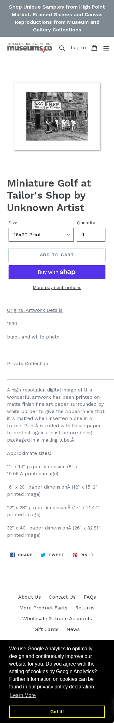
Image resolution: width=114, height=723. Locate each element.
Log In (79, 47)
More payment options (57, 287)
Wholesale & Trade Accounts (57, 618)
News (73, 629)
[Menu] (106, 47)
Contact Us (62, 597)
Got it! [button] (57, 711)
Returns (85, 608)
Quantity (86, 222)
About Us (29, 597)
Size (13, 222)
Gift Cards (47, 629)
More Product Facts (43, 608)
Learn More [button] (23, 695)
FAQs (90, 597)
